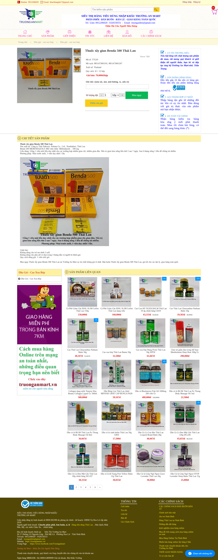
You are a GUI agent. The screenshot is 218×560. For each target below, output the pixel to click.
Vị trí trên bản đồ (166, 556)
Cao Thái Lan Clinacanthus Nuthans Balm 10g (185, 309)
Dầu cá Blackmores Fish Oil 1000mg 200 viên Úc (150, 392)
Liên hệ (124, 514)
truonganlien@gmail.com (34, 539)
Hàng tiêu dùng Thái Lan (82, 525)
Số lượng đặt (92, 95)
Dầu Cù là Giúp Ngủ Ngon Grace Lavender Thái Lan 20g (151, 475)
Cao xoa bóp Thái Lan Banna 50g (116, 352)
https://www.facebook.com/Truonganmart (47, 544)
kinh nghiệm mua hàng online (171, 528)
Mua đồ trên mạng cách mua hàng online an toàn (176, 533)
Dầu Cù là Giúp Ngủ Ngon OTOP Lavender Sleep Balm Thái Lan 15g (185, 475)
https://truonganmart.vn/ (35, 541)
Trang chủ (22, 42)
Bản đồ (124, 518)
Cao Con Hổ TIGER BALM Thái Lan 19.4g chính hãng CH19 (151, 309)
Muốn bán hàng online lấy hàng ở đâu (175, 542)
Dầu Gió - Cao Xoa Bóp (31, 279)
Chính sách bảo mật (167, 513)
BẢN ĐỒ (127, 36)
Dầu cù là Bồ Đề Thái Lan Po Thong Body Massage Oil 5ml (184, 392)
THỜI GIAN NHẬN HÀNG (171, 552)
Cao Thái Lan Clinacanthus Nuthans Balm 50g (82, 351)
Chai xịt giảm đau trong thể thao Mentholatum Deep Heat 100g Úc (185, 351)
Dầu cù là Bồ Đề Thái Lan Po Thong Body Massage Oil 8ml (82, 433)
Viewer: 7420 (144, 57)
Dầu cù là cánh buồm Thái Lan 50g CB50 (117, 433)
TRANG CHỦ (25, 36)
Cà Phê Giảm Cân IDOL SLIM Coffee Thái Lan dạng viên (116, 309)
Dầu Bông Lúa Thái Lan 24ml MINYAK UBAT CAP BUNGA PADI (116, 392)
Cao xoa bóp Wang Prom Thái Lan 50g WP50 (150, 351)
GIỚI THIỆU (69, 36)
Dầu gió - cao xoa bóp (44, 42)
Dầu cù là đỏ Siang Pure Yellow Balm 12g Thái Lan (117, 475)
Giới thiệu (125, 506)
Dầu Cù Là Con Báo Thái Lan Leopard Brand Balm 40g (150, 433)
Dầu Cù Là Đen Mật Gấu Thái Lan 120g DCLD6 (184, 433)
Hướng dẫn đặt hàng (167, 524)
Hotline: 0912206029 (30, 2)
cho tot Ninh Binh (166, 516)
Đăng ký (197, 2)
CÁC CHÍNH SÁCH (151, 36)
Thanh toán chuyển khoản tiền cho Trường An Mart (173, 547)
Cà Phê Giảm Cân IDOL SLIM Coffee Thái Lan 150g (82, 309)
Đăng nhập (187, 2)
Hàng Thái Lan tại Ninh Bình (171, 520)
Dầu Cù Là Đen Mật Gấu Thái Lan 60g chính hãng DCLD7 (82, 475)
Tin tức (124, 510)
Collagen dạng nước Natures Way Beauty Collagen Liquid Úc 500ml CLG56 (82, 393)
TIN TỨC (90, 36)
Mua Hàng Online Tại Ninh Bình (173, 538)
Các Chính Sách (127, 522)
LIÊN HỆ (108, 36)
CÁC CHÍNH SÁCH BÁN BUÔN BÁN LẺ (176, 507)
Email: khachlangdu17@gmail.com (58, 2)
